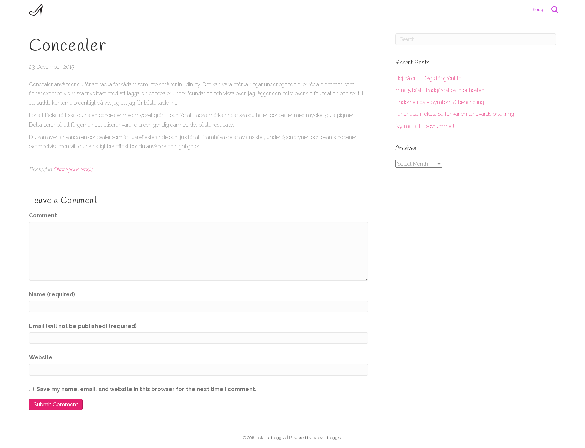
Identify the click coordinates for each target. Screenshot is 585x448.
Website (40, 357)
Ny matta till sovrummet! (424, 126)
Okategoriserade (73, 169)
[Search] (551, 10)
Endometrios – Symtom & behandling (439, 102)
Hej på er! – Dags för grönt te (428, 78)
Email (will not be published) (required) (83, 326)
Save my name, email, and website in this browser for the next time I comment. (146, 389)
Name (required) (52, 294)
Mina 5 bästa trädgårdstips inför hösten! (440, 90)
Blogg (537, 9)
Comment (43, 215)
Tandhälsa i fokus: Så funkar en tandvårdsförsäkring (454, 114)
